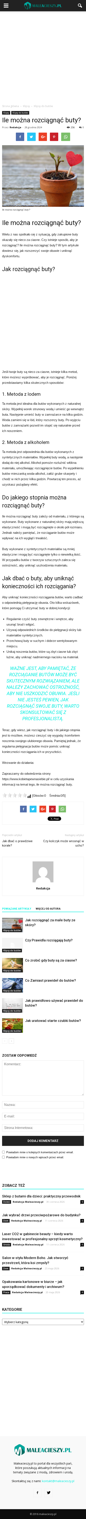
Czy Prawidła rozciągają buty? (49, 940)
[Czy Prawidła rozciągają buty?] (12, 945)
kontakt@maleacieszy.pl (58, 1481)
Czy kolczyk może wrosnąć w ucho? (63, 843)
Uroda (6, 1244)
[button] (80, 5)
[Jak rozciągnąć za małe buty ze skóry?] (12, 925)
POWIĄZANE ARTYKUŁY (16, 908)
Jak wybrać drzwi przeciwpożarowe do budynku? (41, 1215)
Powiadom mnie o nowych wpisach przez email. (35, 1157)
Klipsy (6, 112)
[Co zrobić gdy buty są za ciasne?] (12, 965)
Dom (5, 1220)
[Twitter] (48, 1493)
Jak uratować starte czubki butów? (53, 1021)
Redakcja (15, 127)
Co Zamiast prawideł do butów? (50, 980)
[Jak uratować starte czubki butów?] (12, 1025)
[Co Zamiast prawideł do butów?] (12, 985)
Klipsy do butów (20, 112)
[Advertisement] (43, 56)
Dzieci (6, 1201)
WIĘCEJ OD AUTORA (48, 908)
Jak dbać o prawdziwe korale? (17, 843)
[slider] (14, 795)
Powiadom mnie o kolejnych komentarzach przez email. (40, 1152)
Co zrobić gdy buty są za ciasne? (51, 960)
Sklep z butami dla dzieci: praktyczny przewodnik (41, 1196)
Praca (6, 1292)
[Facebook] (37, 1493)
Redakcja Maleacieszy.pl (28, 1201)
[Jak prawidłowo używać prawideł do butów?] (12, 1005)
